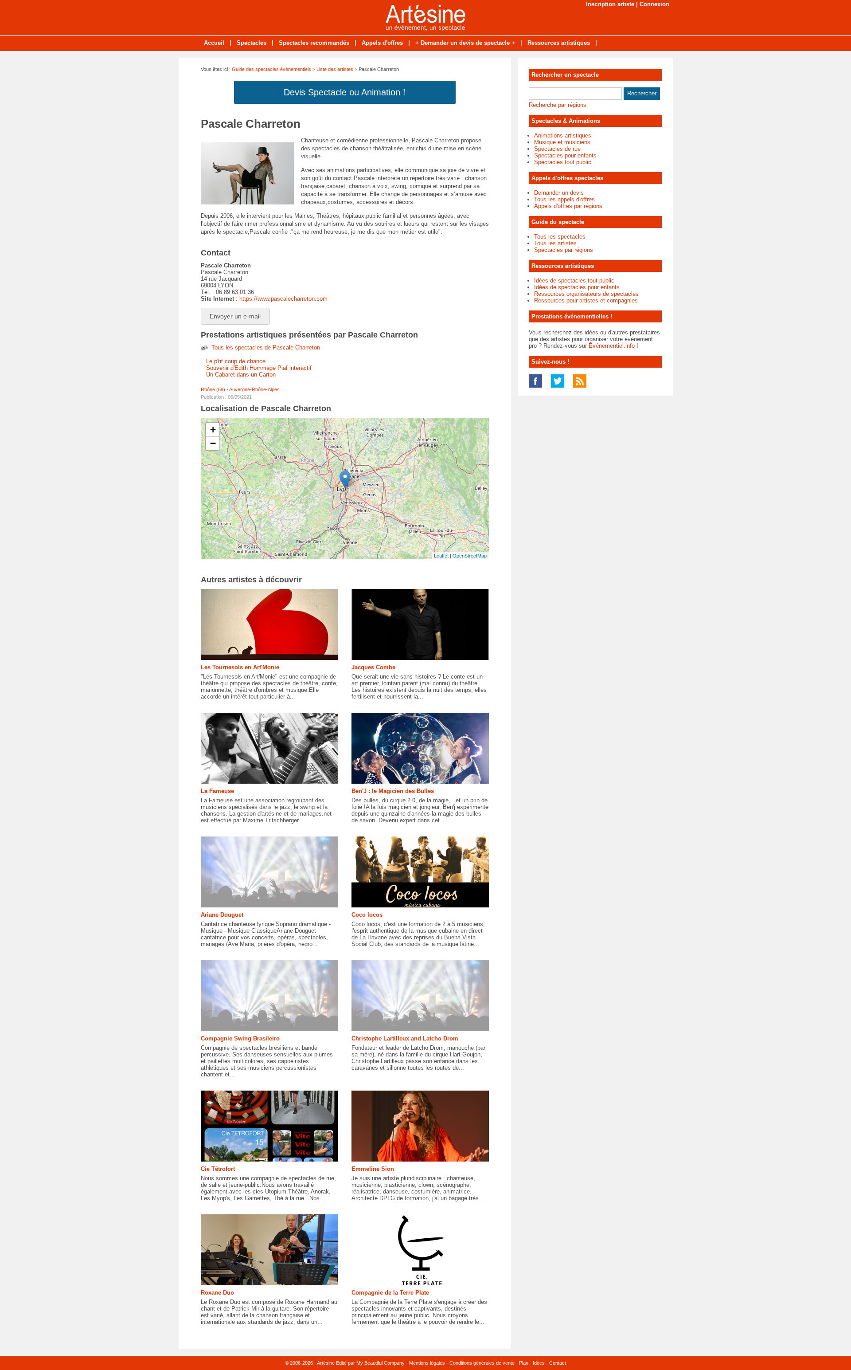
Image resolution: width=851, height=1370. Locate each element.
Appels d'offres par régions (568, 206)
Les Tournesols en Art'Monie (240, 667)
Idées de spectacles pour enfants (577, 287)
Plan (523, 1363)
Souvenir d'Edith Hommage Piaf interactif (259, 368)
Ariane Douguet (222, 914)
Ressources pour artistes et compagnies (586, 300)
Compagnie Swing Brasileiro (240, 1038)
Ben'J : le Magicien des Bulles (392, 791)
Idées (539, 1363)
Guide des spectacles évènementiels (271, 69)
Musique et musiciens (562, 142)
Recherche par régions (557, 105)
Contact (557, 1363)
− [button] (213, 443)
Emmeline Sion (372, 1169)
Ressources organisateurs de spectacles (586, 293)
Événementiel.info (612, 345)
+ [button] (213, 429)
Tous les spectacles (560, 236)
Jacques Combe (373, 667)
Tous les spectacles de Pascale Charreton (265, 347)
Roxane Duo (217, 1292)
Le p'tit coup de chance (235, 361)
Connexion (654, 4)
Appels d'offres (382, 42)
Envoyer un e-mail (235, 316)
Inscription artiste (610, 4)
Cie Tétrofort (218, 1169)
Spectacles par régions (563, 250)
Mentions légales (427, 1363)
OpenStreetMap (470, 555)
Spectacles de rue (557, 148)
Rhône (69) (213, 389)
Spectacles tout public (562, 162)
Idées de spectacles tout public (574, 280)
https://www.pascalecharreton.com (283, 298)
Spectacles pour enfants (565, 155)
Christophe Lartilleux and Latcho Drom (404, 1038)
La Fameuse (217, 791)
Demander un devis (559, 192)
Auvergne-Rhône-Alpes (254, 389)
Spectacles (251, 42)
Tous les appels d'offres (564, 199)
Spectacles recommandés (314, 42)
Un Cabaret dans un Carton (241, 374)
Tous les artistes (555, 243)
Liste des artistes (334, 69)
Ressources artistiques (558, 42)
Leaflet (441, 555)
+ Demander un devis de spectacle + (465, 42)
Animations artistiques (562, 135)
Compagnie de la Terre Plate (390, 1292)
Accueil (214, 42)
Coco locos (367, 914)
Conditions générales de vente (482, 1363)
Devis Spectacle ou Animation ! (345, 92)
